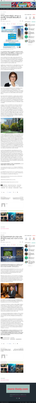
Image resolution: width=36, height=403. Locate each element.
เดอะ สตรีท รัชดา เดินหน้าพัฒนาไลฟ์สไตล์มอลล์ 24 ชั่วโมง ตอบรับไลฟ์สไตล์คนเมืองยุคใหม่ (20, 219)
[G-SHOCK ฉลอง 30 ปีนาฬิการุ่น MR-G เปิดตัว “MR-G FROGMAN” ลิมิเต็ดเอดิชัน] (12, 216)
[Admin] (1, 21)
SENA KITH (21, 187)
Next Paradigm (18, 186)
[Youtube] (34, 0)
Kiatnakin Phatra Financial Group (12, 185)
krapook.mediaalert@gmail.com (22, 396)
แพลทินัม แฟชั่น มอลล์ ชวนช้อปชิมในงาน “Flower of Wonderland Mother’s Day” (31, 37)
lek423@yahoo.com (15, 396)
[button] (23, 4)
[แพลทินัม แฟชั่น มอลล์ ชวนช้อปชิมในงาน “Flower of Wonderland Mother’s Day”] (26, 36)
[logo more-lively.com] (5, 4)
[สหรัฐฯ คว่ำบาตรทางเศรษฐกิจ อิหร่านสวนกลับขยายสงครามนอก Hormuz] (4, 216)
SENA (7, 187)
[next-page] (2, 223)
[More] (17, 192)
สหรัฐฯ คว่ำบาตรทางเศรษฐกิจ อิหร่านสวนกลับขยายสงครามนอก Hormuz (4, 220)
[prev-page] (1, 223)
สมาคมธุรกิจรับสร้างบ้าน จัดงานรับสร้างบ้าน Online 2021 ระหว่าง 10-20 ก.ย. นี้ (18, 199)
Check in (29, 31)
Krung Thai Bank (19, 185)
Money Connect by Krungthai (12, 186)
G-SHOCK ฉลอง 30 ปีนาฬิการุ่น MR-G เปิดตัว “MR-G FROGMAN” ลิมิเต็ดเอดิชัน (12, 220)
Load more (29, 44)
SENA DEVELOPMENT (16, 187)
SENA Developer (10, 187)
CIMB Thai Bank (5, 185)
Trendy (4, 218)
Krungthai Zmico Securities (4, 186)
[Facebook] (33, 0)
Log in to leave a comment (5, 228)
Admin (7, 203)
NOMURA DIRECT (3, 187)
